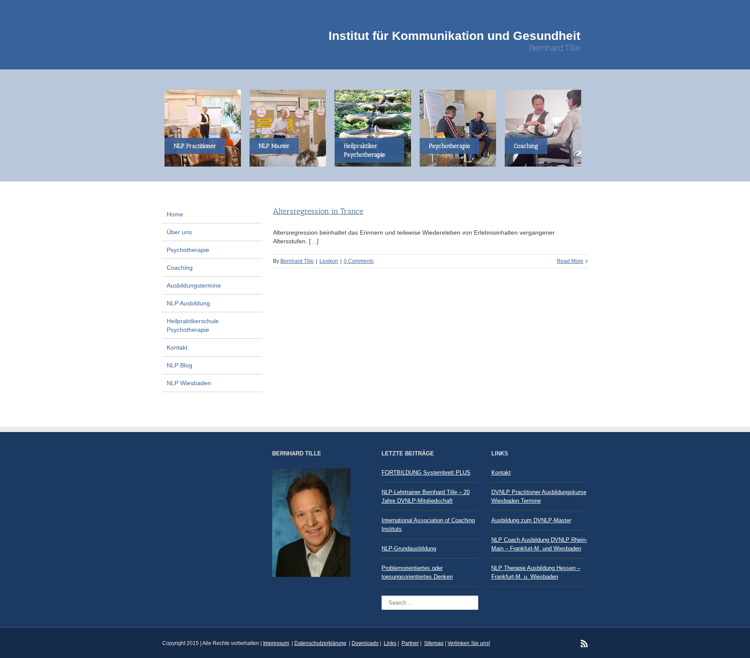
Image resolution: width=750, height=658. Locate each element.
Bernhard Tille (297, 261)
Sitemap (434, 643)
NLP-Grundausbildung (409, 548)
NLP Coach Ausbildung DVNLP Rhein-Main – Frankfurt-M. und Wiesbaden (539, 544)
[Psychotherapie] (460, 127)
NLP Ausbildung (188, 303)
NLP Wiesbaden (189, 383)
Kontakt (177, 347)
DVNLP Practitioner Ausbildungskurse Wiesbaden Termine (538, 496)
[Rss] (584, 643)
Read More (570, 261)
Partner (410, 643)
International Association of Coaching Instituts (428, 524)
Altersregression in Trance (318, 211)
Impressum (276, 643)
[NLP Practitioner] (204, 127)
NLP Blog (179, 365)
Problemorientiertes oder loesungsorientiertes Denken (417, 572)
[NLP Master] (290, 127)
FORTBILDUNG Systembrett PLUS (426, 472)
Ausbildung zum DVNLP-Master (531, 520)
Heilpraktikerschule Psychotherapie (193, 325)
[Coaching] (545, 127)
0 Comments (359, 261)
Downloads (365, 643)
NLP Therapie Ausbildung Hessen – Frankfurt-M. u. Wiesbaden (535, 572)
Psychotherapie (188, 249)
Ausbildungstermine (194, 285)
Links (390, 643)
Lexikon (328, 261)
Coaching (180, 267)
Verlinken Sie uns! (468, 643)
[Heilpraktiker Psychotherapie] (375, 127)
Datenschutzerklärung (320, 643)
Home (175, 214)
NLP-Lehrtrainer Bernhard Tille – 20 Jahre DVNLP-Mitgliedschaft (426, 496)
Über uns (179, 232)
